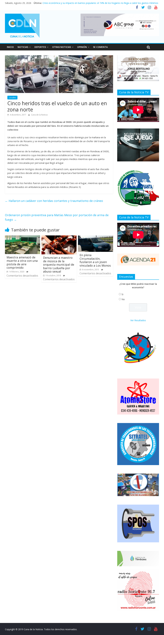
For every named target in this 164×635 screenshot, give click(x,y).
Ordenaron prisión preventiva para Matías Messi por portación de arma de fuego (57, 217)
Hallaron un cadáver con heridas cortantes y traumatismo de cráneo (54, 201)
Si (122, 294)
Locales (12, 97)
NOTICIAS (23, 47)
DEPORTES (40, 47)
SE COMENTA (100, 47)
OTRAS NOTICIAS (61, 47)
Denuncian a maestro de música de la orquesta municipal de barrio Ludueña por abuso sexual (58, 264)
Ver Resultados (138, 320)
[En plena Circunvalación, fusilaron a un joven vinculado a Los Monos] (95, 237)
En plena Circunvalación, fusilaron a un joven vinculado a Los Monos (95, 260)
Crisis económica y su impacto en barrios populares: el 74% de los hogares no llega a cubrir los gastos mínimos (100, 2)
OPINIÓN (82, 47)
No (123, 299)
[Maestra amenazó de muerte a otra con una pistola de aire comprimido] (22, 237)
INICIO (10, 47)
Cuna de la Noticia (39, 114)
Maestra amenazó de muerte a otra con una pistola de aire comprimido (22, 262)
